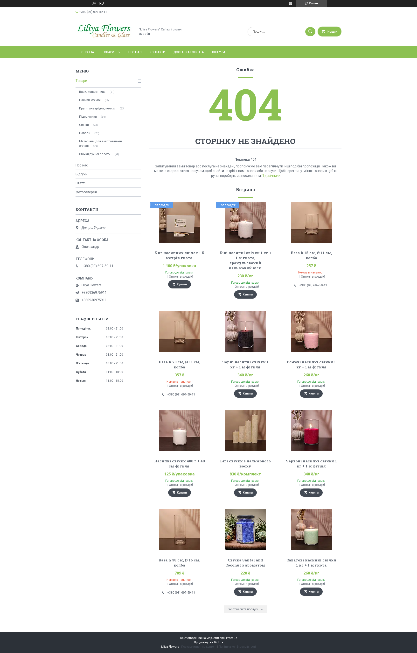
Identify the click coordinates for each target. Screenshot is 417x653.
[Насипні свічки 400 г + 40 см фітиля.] (179, 430)
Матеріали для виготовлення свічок (101, 143)
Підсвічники (271, 176)
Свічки (84, 125)
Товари (108, 52)
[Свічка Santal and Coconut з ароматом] (245, 529)
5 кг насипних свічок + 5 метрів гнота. (179, 255)
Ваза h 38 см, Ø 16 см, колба (179, 562)
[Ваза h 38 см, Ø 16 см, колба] (179, 529)
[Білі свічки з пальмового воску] (245, 430)
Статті (80, 183)
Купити (182, 284)
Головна (87, 52)
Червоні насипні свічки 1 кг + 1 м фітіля (311, 463)
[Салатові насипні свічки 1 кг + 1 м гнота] (311, 529)
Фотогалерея (86, 192)
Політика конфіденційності (237, 646)
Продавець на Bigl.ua (208, 642)
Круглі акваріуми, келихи (97, 108)
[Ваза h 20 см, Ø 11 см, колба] (179, 331)
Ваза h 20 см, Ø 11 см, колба (179, 364)
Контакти (157, 52)
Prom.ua (231, 638)
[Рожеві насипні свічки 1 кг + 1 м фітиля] (311, 331)
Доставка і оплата (189, 52)
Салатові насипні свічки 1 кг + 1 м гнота (311, 562)
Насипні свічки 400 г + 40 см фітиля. (179, 463)
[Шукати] (310, 31)
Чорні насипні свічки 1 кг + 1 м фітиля (245, 364)
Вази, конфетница (92, 91)
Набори (84, 133)
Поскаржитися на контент (199, 646)
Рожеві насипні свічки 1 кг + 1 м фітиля (311, 364)
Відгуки (218, 52)
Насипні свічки (90, 100)
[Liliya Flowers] (104, 40)
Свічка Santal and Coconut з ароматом (245, 562)
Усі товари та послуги (243, 609)
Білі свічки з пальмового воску (245, 463)
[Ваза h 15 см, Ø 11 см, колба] (311, 222)
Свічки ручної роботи (95, 154)
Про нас (134, 52)
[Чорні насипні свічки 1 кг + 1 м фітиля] (245, 331)
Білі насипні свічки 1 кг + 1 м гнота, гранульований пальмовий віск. (245, 260)
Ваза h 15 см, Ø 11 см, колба (311, 255)
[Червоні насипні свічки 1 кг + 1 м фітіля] (311, 430)
